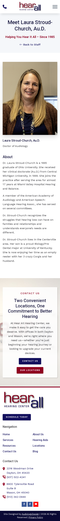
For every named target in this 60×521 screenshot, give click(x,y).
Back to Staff (31, 44)
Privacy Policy (36, 517)
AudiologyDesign (30, 514)
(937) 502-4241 (16, 477)
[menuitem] (15, 434)
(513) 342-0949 (16, 496)
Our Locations (30, 370)
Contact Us (30, 361)
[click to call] (5, 7)
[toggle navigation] (55, 6)
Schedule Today (17, 417)
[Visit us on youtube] (35, 504)
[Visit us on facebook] (24, 504)
